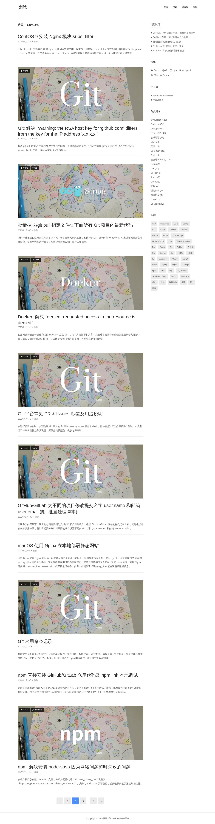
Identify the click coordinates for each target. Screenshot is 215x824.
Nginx (154, 163)
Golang (162, 253)
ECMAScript (178, 235)
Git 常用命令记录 (35, 641)
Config (185, 223)
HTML (180, 253)
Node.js (185, 264)
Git (171, 247)
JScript (185, 258)
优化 (154, 282)
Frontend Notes (183, 241)
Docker (154, 172)
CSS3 (162, 229)
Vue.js (173, 276)
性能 (162, 282)
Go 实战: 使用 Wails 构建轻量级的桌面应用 (174, 32)
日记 (153, 141)
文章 (153, 186)
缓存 (154, 288)
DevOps (155, 128)
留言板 (185, 7)
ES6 (170, 241)
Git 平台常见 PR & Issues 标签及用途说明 (60, 413)
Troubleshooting (159, 276)
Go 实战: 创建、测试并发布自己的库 (170, 37)
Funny (162, 247)
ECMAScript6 (158, 241)
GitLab (190, 247)
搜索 (175, 7)
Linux (154, 264)
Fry (153, 247)
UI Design (156, 203)
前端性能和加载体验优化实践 (167, 41)
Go (153, 253)
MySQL (164, 264)
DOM (165, 235)
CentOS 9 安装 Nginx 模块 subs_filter (55, 36)
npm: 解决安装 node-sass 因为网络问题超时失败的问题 (74, 766)
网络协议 (155, 194)
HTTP (190, 253)
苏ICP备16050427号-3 (119, 818)
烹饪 (153, 146)
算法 (192, 282)
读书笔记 (155, 137)
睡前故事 (155, 190)
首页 (166, 7)
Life (152, 168)
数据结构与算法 (158, 159)
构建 (183, 282)
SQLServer (182, 270)
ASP (154, 223)
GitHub (180, 247)
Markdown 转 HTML (163, 95)
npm (154, 270)
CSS (154, 229)
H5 (171, 253)
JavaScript (156, 119)
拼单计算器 (158, 99)
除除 (22, 6)
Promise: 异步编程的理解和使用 (168, 50)
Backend (155, 124)
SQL (171, 270)
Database (156, 150)
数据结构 (173, 282)
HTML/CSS (156, 132)
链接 (195, 7)
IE (153, 258)
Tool (153, 155)
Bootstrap (164, 223)
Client (154, 181)
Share (154, 177)
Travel (154, 199)
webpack (185, 276)
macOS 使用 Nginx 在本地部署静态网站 (58, 545)
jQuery (175, 258)
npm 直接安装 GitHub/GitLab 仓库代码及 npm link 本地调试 (78, 675)
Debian (173, 229)
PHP (162, 270)
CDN (176, 223)
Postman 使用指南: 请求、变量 (168, 46)
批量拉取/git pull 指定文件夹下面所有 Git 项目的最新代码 (75, 225)
